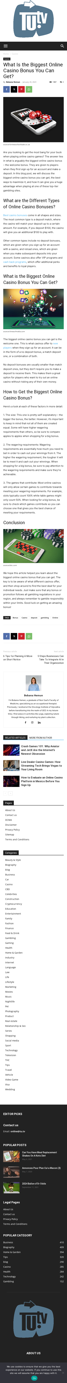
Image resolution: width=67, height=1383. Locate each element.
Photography (12, 1011)
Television (10, 1055)
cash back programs (14, 261)
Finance (9, 928)
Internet (9, 962)
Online (55, 617)
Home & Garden (14, 952)
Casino (15, 53)
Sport (8, 1045)
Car (7, 879)
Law (7, 972)
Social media (12, 1040)
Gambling (10, 938)
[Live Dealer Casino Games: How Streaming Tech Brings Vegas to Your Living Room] (11, 765)
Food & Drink (12, 933)
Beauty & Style (13, 859)
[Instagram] (33, 723)
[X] (14, 89)
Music (8, 996)
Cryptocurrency (13, 903)
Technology (11, 1050)
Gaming (9, 942)
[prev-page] (5, 793)
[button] (5, 46)
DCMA (8, 819)
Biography (10, 864)
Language (10, 967)
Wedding (10, 1089)
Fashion (9, 923)
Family (8, 918)
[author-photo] (33, 690)
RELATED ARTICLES (15, 737)
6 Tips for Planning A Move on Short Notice (17, 658)
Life (7, 977)
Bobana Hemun (13, 82)
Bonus (15, 617)
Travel (8, 1069)
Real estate (11, 1021)
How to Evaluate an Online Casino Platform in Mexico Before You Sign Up (42, 781)
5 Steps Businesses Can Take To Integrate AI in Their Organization (51, 659)
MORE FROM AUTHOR (40, 737)
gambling (45, 617)
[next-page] (10, 793)
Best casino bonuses (15, 215)
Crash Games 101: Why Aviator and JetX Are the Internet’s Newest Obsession (40, 750)
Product (9, 1016)
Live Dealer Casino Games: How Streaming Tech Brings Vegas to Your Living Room (41, 765)
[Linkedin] (40, 723)
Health (8, 947)
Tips (7, 1064)
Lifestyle (9, 982)
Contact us (11, 815)
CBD (7, 889)
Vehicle (9, 1074)
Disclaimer (11, 824)
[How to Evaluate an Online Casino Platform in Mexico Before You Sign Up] (11, 781)
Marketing (10, 986)
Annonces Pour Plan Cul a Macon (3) (41, 1168)
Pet (7, 1006)
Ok (34, 1378)
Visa (7, 1084)
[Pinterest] (21, 89)
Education (10, 908)
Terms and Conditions (17, 839)
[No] (63, 1372)
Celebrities (11, 894)
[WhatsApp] (29, 89)
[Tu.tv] (33, 21)
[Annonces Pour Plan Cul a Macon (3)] (11, 1172)
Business (10, 874)
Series (8, 1030)
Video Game (11, 1079)
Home (6, 53)
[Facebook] (6, 89)
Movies (9, 991)
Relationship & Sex (15, 1025)
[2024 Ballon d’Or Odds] (11, 1187)
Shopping (10, 1035)
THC (7, 1060)
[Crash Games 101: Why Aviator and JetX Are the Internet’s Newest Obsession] (11, 750)
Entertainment (13, 913)
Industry (9, 957)
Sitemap (9, 834)
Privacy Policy (12, 829)
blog (7, 869)
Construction (12, 899)
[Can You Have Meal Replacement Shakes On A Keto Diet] (11, 1156)
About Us (10, 810)
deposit (34, 617)
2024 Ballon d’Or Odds (34, 1183)
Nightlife (10, 1001)
